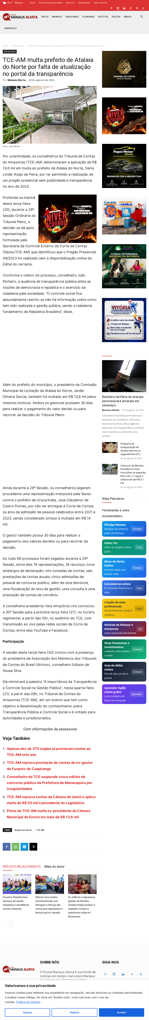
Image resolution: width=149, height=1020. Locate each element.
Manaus (57, 16)
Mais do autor (54, 866)
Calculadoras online (117, 584)
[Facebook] (111, 8)
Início (32, 2)
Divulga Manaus (115, 524)
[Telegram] (24, 847)
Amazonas (72, 16)
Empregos (10, 28)
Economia (88, 16)
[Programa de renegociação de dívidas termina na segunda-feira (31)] (110, 447)
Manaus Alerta (17, 80)
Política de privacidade (50, 2)
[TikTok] (130, 8)
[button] (141, 17)
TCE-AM (40, 830)
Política (103, 16)
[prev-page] (5, 924)
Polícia (116, 16)
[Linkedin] (124, 8)
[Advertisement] (50, 347)
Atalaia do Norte (23, 830)
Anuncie (70, 2)
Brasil (128, 16)
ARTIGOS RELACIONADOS (22, 866)
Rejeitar (74, 1012)
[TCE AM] (124, 69)
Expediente (84, 2)
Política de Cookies (28, 1002)
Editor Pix (110, 543)
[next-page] (11, 924)
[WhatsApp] (143, 8)
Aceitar (121, 1012)
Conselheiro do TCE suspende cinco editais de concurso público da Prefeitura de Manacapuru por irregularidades (49, 783)
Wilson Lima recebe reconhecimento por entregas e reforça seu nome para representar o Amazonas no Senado (49, 905)
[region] (74, 1000)
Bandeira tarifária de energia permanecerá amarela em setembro (122, 401)
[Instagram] (118, 8)
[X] (137, 8)
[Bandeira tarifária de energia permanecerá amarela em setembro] (124, 376)
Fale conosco (100, 2)
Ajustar (27, 1012)
